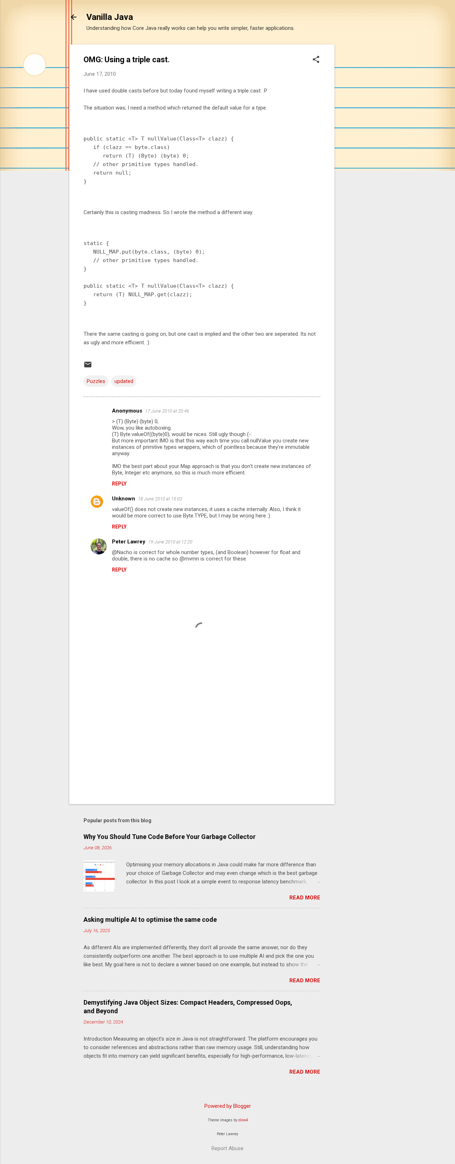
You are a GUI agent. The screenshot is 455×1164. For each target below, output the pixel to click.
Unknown (123, 498)
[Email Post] (88, 367)
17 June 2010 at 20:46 (167, 411)
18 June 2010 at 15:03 (160, 498)
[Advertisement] (363, 151)
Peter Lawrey (128, 541)
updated (123, 381)
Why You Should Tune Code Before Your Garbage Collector (170, 836)
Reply (119, 484)
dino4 (243, 1120)
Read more (304, 897)
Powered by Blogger (227, 1106)
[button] (316, 60)
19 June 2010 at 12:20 (170, 541)
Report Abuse (227, 1148)
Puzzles (96, 381)
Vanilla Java (109, 17)
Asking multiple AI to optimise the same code (150, 919)
